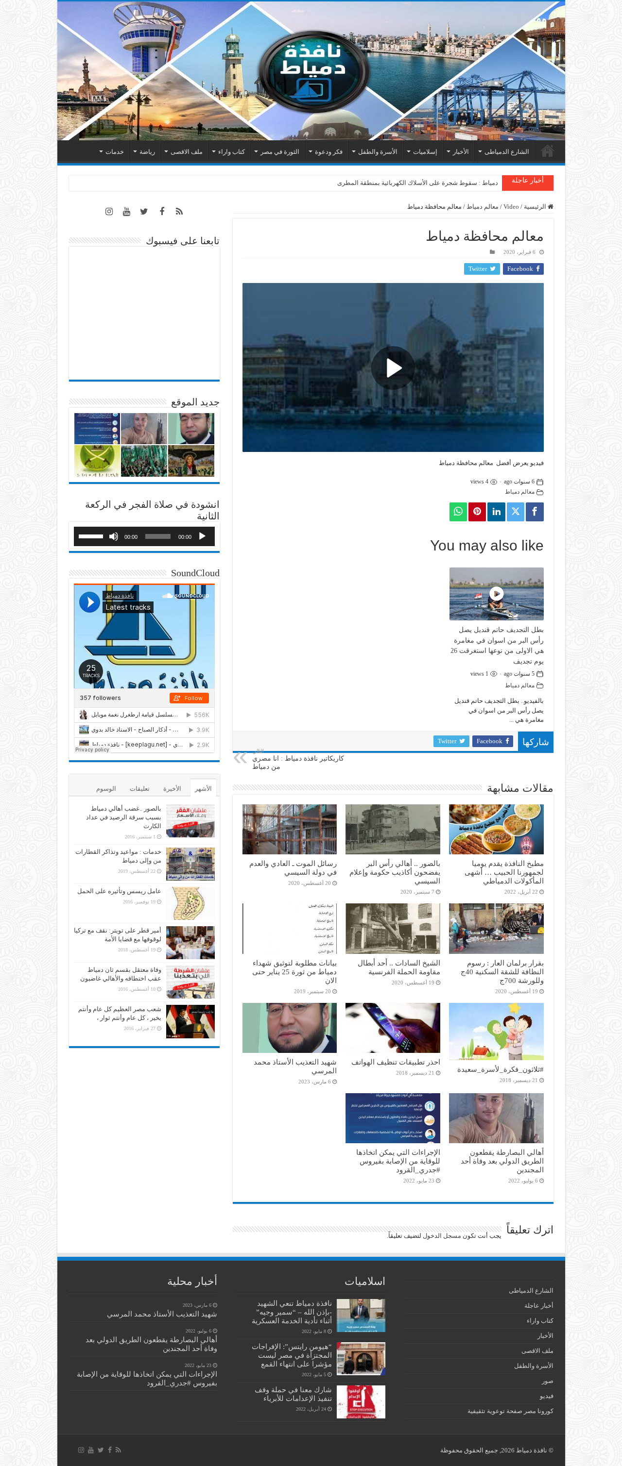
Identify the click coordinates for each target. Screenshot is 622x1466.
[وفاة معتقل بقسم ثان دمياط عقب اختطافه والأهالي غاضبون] (190, 982)
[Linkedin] (496, 511)
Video (511, 206)
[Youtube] (127, 211)
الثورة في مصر (279, 151)
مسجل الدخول (442, 1235)
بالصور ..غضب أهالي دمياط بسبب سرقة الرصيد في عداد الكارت (123, 817)
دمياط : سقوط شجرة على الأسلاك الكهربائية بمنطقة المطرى (417, 182)
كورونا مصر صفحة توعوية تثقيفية (510, 1411)
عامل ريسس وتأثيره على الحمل (119, 891)
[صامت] (114, 536)
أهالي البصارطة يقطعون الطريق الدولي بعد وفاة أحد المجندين (502, 1161)
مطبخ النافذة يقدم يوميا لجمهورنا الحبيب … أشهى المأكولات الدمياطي (504, 872)
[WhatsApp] (458, 511)
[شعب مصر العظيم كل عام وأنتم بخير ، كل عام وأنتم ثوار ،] (190, 1021)
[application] (144, 536)
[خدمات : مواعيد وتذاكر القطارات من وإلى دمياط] (190, 864)
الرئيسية (547, 150)
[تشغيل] (202, 536)
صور (547, 1380)
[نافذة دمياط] (311, 70)
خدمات (114, 151)
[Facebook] (534, 511)
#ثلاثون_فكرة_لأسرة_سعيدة (500, 1069)
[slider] (92, 535)
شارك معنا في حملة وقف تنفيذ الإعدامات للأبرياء (293, 1393)
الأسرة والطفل (377, 151)
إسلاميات (425, 151)
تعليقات (140, 788)
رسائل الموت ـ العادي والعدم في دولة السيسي (293, 867)
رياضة (147, 151)
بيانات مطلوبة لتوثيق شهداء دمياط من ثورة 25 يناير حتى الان (294, 971)
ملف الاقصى (187, 151)
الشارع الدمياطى (506, 151)
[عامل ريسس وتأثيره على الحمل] (190, 903)
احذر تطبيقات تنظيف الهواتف (395, 1062)
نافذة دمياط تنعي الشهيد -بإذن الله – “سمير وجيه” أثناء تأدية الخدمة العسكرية (292, 1312)
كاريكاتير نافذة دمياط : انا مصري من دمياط (298, 759)
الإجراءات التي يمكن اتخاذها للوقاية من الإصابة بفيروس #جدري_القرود (398, 1161)
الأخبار (461, 151)
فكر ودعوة (329, 151)
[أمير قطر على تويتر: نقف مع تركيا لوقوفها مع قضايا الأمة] (190, 942)
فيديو (546, 1395)
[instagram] (109, 211)
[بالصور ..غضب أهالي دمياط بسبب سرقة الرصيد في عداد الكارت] (190, 820)
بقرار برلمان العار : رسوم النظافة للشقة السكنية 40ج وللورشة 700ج (502, 971)
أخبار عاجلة (538, 1305)
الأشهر (203, 788)
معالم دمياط (482, 206)
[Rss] (179, 211)
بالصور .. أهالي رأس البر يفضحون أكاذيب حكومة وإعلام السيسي (394, 872)
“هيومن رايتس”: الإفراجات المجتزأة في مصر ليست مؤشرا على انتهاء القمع (292, 1355)
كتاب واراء (231, 151)
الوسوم (106, 788)
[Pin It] (477, 511)
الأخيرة (172, 788)
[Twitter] (515, 511)
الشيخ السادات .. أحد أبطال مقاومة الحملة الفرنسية (399, 967)
